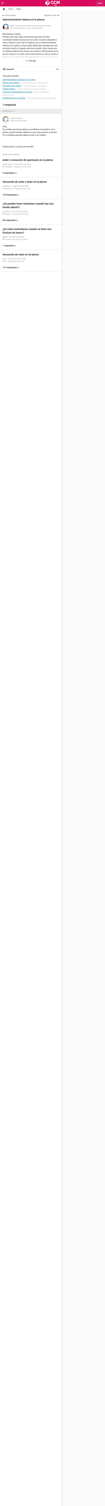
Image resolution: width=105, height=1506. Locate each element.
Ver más (32, 61)
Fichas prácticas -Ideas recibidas (31, 89)
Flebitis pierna (9, 89)
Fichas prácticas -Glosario (34, 86)
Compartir (10, 69)
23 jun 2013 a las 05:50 (34, 28)
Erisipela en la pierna (12, 86)
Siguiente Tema (50, 15)
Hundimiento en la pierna (14, 98)
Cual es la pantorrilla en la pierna (17, 92)
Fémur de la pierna (11, 83)
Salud (18, 9)
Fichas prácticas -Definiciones (34, 83)
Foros (10, 9)
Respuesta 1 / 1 (9, 111)
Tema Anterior (10, 15)
